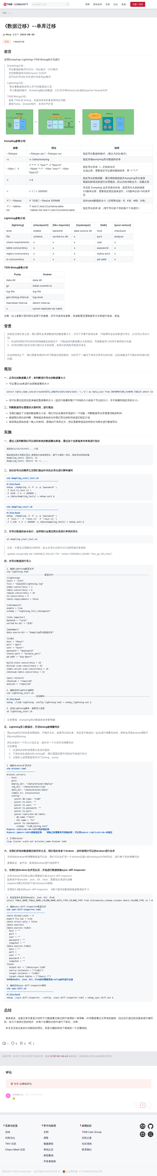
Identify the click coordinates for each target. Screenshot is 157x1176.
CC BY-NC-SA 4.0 (59, 1056)
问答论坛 (10, 1137)
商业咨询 (97, 4)
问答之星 (87, 1137)
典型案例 (48, 1155)
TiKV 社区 (10, 1143)
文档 (107, 4)
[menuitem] (87, 4)
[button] (124, 4)
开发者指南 (50, 1161)
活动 (7, 1131)
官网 (87, 4)
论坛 (115, 4)
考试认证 (48, 1149)
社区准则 (87, 1143)
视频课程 (48, 1143)
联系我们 (87, 1149)
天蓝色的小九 (17, 1094)
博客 (4, 13)
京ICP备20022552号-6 (47, 1171)
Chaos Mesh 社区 (15, 1149)
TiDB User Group (91, 1131)
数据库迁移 (19, 42)
